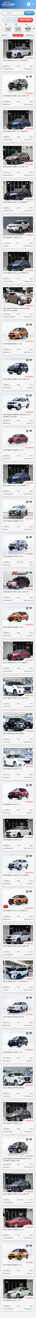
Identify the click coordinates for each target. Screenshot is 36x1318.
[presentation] (33, 29)
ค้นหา (29, 13)
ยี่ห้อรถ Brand (25, 20)
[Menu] (33, 4)
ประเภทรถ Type (10, 20)
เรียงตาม (30, 35)
